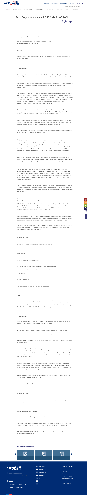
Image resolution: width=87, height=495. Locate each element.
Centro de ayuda (65, 480)
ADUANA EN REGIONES (55, 3)
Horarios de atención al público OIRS (16, 484)
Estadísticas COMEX (39, 9)
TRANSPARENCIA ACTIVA (64, 3)
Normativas (8, 9)
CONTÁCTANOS (72, 3)
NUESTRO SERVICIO (46, 3)
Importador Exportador (28, 9)
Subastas (67, 9)
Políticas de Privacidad (66, 483)
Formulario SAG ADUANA (67, 476)
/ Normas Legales (26, 14)
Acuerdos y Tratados (17, 9)
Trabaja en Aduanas (66, 469)
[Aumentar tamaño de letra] (77, 3)
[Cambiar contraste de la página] (82, 3)
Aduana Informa (59, 9)
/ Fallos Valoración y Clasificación (42, 14)
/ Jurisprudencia (33, 14)
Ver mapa (11, 481)
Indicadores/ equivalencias (67, 478)
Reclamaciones (21, 458)
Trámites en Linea (50, 9)
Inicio (21, 14)
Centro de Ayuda (75, 9)
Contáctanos (64, 471)
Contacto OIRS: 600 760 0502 (15, 487)
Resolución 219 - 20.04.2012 (60, 458)
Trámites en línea (65, 473)
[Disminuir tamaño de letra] (80, 3)
